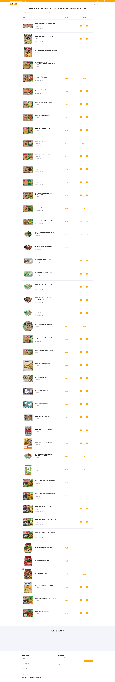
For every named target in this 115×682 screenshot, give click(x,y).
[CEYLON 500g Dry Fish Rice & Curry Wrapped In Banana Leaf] (28, 509)
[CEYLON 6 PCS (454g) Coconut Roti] (28, 326)
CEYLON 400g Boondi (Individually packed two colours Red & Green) (45, 76)
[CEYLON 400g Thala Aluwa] (28, 391)
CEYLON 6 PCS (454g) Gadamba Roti (44, 350)
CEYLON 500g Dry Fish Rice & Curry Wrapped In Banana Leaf (44, 507)
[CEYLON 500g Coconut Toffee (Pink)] (28, 561)
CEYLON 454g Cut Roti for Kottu (43, 363)
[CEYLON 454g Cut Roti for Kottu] (28, 365)
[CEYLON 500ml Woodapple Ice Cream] (28, 261)
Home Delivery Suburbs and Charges (28, 670)
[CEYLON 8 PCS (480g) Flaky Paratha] (28, 587)
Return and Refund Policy (26, 665)
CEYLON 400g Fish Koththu (42, 611)
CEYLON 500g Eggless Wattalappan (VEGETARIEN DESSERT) (44, 455)
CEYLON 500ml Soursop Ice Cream (43, 272)
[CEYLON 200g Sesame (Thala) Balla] (28, 443)
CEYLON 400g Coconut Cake (42, 168)
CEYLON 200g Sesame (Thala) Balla (43, 442)
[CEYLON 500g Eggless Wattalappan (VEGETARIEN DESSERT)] (28, 456)
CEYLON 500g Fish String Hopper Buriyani (45, 598)
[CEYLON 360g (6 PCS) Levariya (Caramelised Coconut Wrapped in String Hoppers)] (28, 65)
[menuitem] (95, 1)
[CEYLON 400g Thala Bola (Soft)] (28, 417)
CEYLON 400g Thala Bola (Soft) (42, 416)
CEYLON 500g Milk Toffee (41, 573)
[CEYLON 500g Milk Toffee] (28, 574)
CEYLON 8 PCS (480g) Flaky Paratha (44, 585)
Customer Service (25, 663)
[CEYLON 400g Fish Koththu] (28, 613)
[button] (99, 1)
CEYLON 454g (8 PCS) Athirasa (42, 115)
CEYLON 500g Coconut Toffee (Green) (44, 547)
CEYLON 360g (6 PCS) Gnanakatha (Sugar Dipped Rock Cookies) (45, 37)
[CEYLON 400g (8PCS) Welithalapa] (28, 182)
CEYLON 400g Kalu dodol (41, 377)
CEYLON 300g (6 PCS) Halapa (42, 207)
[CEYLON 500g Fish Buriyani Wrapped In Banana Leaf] (28, 496)
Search (23, 658)
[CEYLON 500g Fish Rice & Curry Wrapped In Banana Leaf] (28, 522)
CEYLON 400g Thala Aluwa (41, 390)
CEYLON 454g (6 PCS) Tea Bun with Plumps (46, 50)
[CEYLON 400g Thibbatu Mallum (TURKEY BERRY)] (28, 535)
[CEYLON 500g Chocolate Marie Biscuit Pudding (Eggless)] (28, 300)
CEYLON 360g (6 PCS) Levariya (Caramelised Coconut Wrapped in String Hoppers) (45, 63)
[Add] (87, 26)
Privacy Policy (24, 668)
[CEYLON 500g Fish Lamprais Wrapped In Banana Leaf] (28, 483)
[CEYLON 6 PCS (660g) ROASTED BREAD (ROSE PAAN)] (28, 26)
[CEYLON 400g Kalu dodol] (28, 378)
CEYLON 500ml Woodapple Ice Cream (44, 259)
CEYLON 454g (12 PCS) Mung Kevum (44, 102)
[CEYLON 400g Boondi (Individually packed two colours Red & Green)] (28, 78)
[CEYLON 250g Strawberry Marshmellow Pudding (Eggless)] (28, 313)
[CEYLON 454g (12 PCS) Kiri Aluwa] (28, 143)
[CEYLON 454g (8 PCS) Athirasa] (28, 117)
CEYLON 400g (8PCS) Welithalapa (43, 181)
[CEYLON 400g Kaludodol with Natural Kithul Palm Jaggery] (28, 235)
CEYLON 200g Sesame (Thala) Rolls (43, 429)
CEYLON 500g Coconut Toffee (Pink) (44, 560)
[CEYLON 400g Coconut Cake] (28, 169)
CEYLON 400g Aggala (40, 469)
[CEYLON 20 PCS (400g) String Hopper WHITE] (28, 339)
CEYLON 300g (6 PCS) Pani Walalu (43, 154)
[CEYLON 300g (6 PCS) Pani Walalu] (28, 156)
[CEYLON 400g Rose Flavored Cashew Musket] (28, 287)
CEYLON (36, 261)
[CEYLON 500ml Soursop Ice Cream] (28, 274)
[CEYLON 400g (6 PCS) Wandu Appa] (28, 221)
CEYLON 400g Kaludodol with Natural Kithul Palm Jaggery (44, 233)
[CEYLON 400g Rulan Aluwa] (28, 404)
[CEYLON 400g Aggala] (28, 469)
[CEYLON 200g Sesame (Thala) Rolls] (28, 430)
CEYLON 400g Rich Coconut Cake (43, 246)
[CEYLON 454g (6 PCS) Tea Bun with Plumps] (28, 52)
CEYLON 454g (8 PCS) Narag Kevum (44, 128)
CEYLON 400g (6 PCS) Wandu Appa (44, 220)
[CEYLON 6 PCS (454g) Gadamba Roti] (28, 352)
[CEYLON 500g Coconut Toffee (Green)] (28, 548)
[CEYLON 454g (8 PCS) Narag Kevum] (28, 130)
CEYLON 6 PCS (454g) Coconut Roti (43, 324)
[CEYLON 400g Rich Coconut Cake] (28, 248)
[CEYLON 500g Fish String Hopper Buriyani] (28, 600)
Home (23, 12)
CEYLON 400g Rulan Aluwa (41, 403)
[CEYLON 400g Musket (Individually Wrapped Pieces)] (28, 195)
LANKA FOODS (37, 26)
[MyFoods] (14, 4)
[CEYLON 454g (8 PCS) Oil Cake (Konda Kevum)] (28, 91)
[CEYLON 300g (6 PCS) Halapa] (28, 208)
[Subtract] (81, 26)
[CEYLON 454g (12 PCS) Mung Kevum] (28, 104)
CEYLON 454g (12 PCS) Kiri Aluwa (43, 141)
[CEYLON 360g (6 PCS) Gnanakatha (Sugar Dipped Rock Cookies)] (28, 39)
